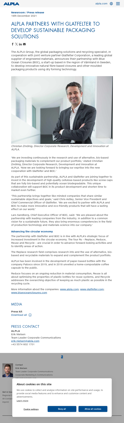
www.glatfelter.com (92, 289)
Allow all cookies (93, 409)
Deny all (62, 409)
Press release (35, 12)
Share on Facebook (12, 44)
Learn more (22, 400)
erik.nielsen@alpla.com (25, 341)
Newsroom (18, 12)
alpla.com (101, 3)
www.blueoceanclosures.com (29, 293)
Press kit (19, 313)
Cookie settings (31, 409)
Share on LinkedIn (20, 44)
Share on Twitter (16, 44)
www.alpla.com (69, 289)
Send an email (24, 44)
